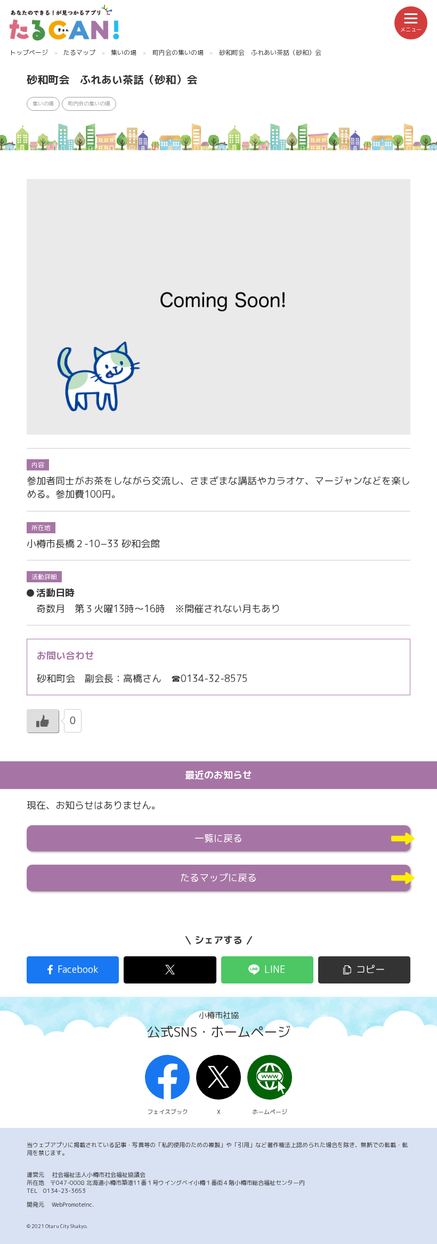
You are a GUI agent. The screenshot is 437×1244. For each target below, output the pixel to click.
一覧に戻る (218, 838)
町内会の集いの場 (178, 52)
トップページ (29, 52)
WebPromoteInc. (73, 1204)
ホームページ (269, 1112)
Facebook (78, 969)
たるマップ (79, 52)
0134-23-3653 (64, 1190)
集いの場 (123, 52)
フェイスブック (167, 1112)
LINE (275, 969)
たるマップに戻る (218, 877)
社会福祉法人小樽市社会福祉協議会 (98, 1174)
